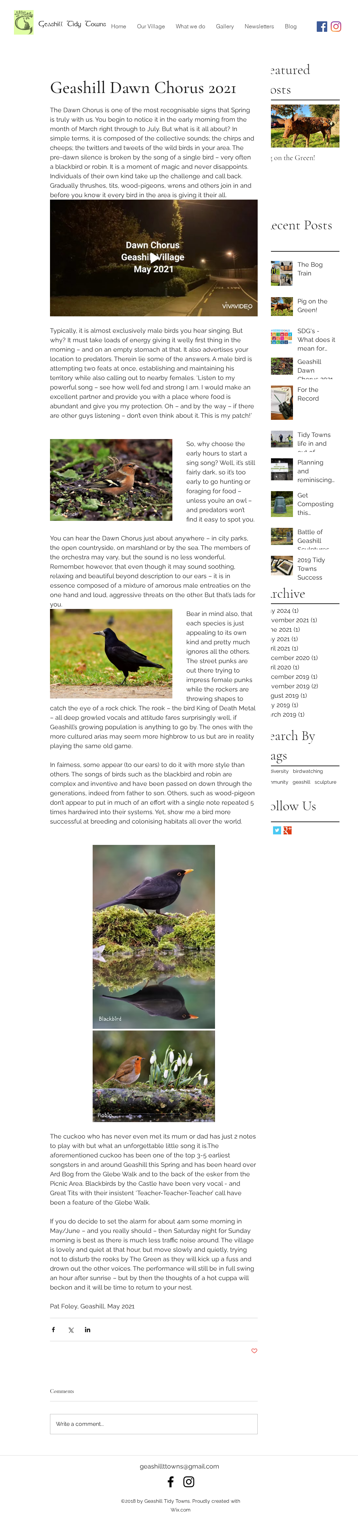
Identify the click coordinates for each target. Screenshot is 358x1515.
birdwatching (308, 771)
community (275, 782)
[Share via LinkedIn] (87, 1329)
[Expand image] (154, 937)
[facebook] (170, 1481)
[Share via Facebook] (53, 1329)
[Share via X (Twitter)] (70, 1329)
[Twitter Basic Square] (277, 830)
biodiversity (276, 771)
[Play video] (154, 258)
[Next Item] (328, 126)
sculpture (325, 782)
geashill (301, 782)
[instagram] (336, 26)
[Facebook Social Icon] (322, 26)
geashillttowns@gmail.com (179, 1466)
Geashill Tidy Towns (72, 24)
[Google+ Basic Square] (288, 830)
